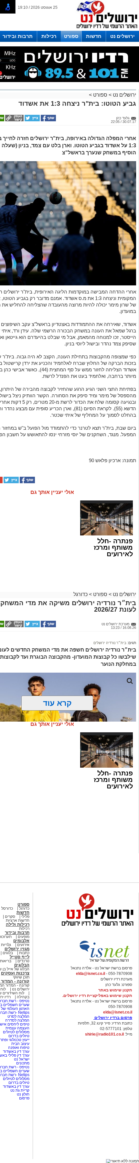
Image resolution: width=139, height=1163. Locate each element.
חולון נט (22, 1094)
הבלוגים (21, 965)
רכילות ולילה (17, 924)
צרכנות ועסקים (15, 973)
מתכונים (22, 1063)
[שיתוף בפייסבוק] (48, 120)
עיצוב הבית (20, 1043)
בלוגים (8, 953)
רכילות (49, 36)
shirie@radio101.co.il (104, 1034)
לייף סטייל (19, 956)
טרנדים (23, 961)
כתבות (24, 953)
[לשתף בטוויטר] (32, 120)
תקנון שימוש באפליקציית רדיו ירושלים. (97, 995)
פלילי (25, 916)
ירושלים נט (122, 36)
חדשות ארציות (17, 920)
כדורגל (80, 594)
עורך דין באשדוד (16, 1051)
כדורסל (7, 908)
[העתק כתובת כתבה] (14, 120)
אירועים (23, 944)
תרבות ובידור (18, 36)
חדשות (94, 36)
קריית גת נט (19, 1090)
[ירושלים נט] (95, 927)
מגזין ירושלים (17, 948)
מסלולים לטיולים (16, 1032)
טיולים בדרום (18, 1036)
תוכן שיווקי (21, 977)
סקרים (10, 916)
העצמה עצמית (17, 1028)
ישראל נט (21, 1059)
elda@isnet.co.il (90, 973)
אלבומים (21, 940)
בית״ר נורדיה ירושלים (109, 643)
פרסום (23, 1098)
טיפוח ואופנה (18, 1047)
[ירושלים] (105, 29)
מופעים (23, 936)
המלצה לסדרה (16, 1020)
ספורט (71, 36)
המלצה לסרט (18, 1016)
